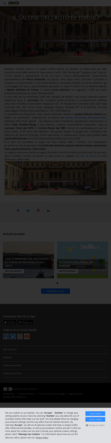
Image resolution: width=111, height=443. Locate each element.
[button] (95, 425)
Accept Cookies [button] (95, 413)
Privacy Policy (42, 437)
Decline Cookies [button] (95, 419)
